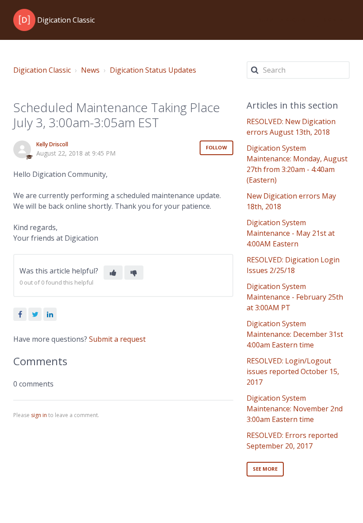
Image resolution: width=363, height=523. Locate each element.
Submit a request (284, 19)
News (90, 70)
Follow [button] (216, 147)
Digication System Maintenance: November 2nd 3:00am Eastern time (295, 408)
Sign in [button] (333, 19)
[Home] (24, 20)
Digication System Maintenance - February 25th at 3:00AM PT (295, 296)
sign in (39, 415)
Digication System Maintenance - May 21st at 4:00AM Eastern (291, 233)
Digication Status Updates (153, 70)
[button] (113, 272)
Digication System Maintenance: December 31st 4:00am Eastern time (295, 334)
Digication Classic (42, 70)
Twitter (35, 314)
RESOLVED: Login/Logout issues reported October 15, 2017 (293, 371)
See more (265, 468)
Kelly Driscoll (52, 144)
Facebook (20, 314)
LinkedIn (50, 314)
